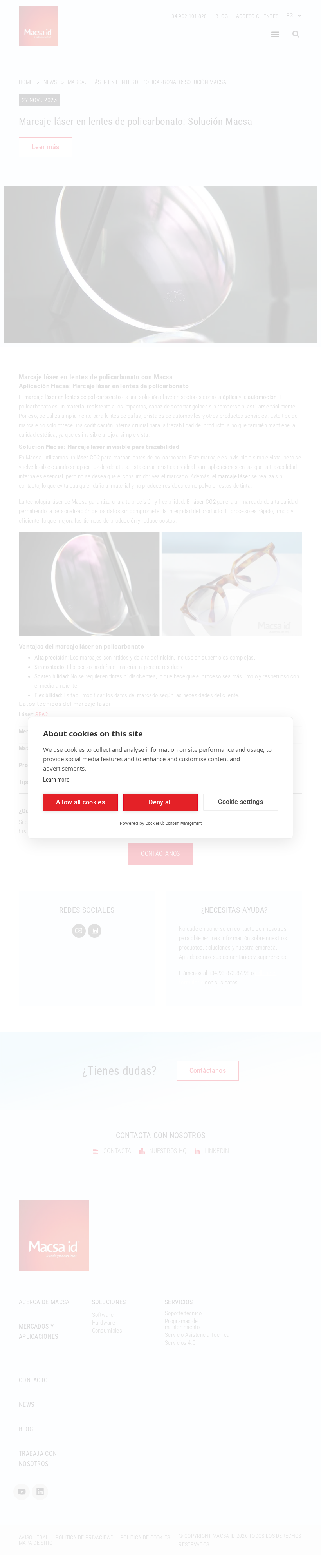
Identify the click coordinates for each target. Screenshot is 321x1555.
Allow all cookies (80, 802)
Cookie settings (240, 802)
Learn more (56, 779)
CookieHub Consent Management (174, 823)
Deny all (160, 802)
